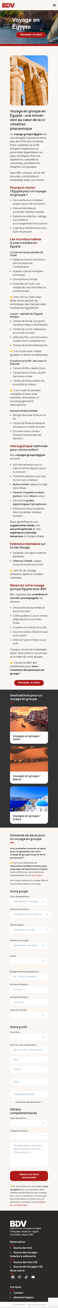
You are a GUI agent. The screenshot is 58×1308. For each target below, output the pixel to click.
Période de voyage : (19, 940)
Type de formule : (18, 1010)
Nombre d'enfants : (19, 997)
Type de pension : (18, 1118)
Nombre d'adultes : (19, 984)
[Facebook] (13, 1277)
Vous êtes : (15, 1032)
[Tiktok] (26, 1277)
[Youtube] (33, 1277)
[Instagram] (19, 1277)
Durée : (13, 956)
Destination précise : (20, 909)
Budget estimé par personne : (24, 971)
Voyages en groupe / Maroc (27, 777)
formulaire (37, 875)
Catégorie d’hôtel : (19, 1131)
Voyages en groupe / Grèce (27, 817)
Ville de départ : (17, 924)
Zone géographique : (20, 896)
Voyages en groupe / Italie (27, 737)
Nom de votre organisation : (23, 1045)
